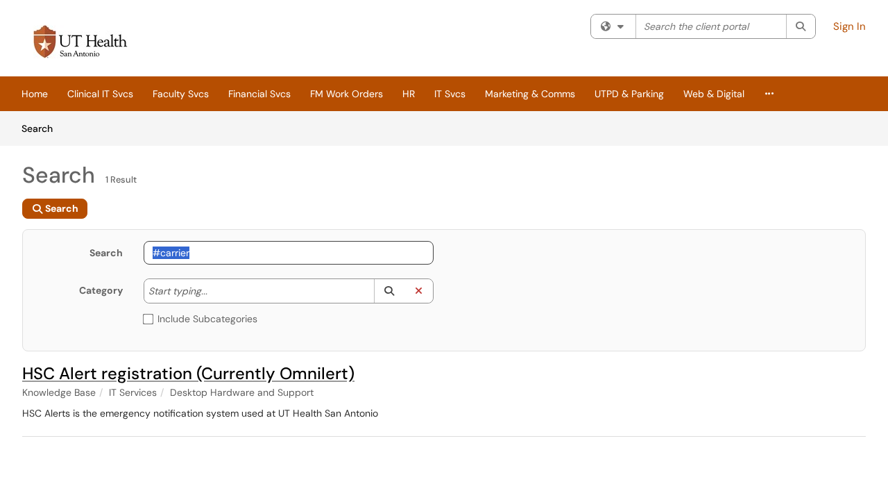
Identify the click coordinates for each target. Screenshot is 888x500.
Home (35, 94)
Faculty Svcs (181, 94)
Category (101, 290)
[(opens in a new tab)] (80, 41)
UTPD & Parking (629, 94)
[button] (389, 291)
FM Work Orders (346, 94)
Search (42, 128)
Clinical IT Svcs (100, 94)
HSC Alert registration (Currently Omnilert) (188, 373)
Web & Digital (713, 94)
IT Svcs (450, 94)
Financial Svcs (259, 94)
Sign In (849, 26)
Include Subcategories (207, 318)
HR (408, 94)
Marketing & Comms (530, 94)
